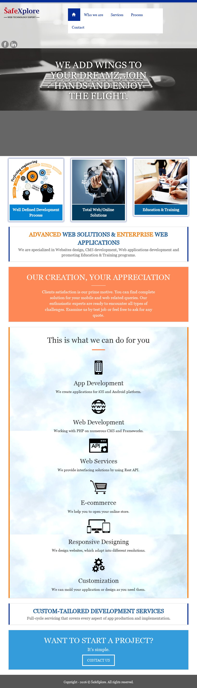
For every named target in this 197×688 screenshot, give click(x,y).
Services (117, 14)
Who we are (93, 14)
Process (137, 14)
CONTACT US (98, 660)
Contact (78, 27)
